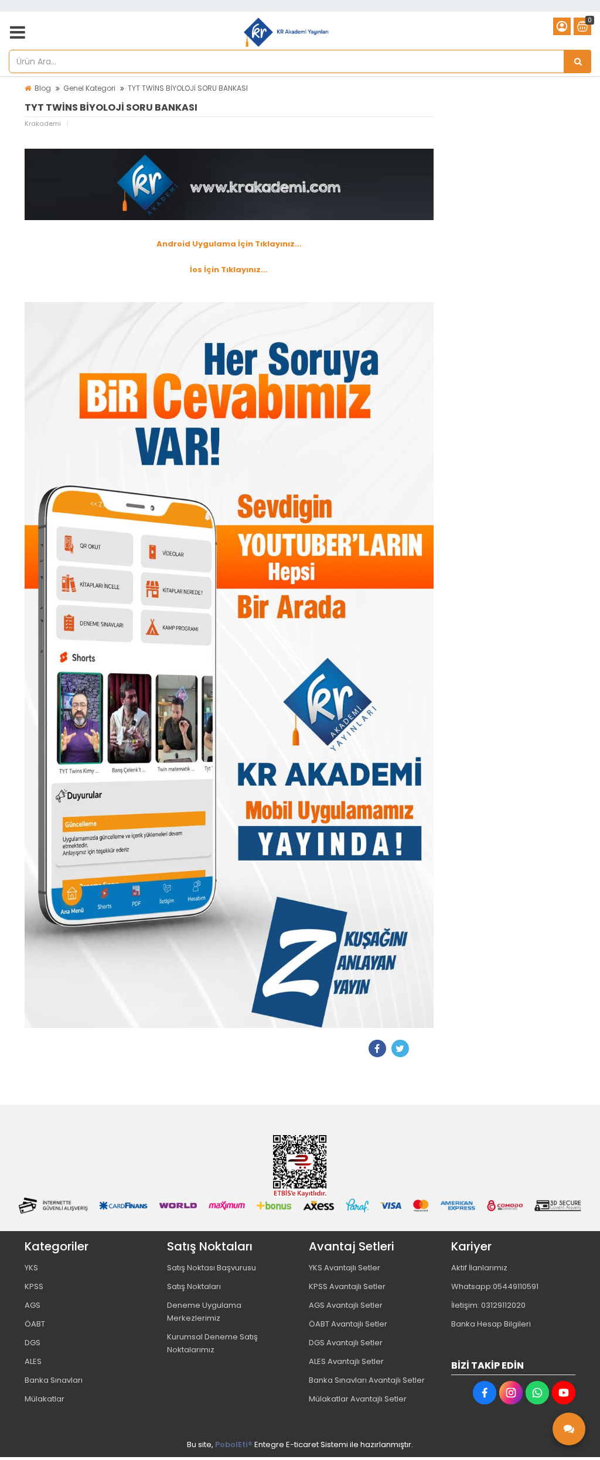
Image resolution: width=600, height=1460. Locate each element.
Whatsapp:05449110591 (494, 1286)
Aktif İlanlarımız (479, 1267)
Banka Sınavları (54, 1380)
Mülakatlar (44, 1398)
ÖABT (35, 1323)
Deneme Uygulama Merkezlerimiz (204, 1312)
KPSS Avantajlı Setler (347, 1286)
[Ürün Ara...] (577, 61)
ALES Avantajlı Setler (346, 1361)
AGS (32, 1305)
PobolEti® (234, 1444)
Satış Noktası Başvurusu (211, 1267)
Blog (43, 88)
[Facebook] (377, 1048)
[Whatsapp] (537, 1392)
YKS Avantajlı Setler (344, 1267)
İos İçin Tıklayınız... (229, 269)
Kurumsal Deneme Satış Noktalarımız (212, 1343)
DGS (32, 1342)
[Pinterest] (423, 1048)
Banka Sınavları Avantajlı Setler (367, 1380)
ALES (33, 1361)
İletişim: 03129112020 (488, 1305)
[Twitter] (400, 1048)
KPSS (34, 1286)
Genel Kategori (89, 88)
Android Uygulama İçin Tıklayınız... (229, 243)
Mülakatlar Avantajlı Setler (358, 1398)
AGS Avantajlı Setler (346, 1305)
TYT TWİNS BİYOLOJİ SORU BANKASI (188, 88)
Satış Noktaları (194, 1286)
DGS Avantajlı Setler (346, 1342)
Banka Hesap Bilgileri (491, 1323)
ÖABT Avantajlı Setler (348, 1323)
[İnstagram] (511, 1392)
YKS (31, 1267)
